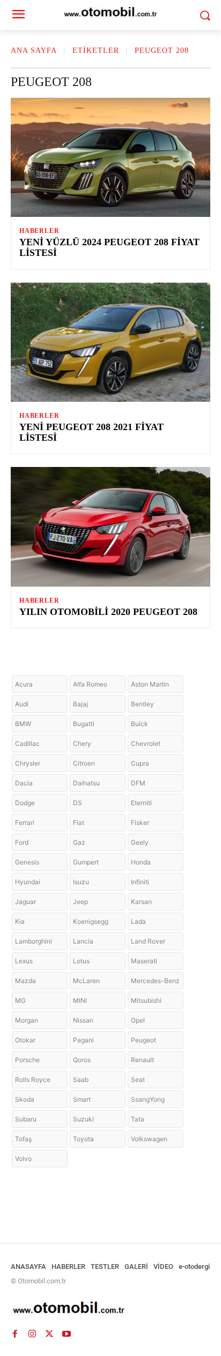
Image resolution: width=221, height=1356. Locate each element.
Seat (138, 1080)
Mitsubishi (146, 1000)
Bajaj (80, 704)
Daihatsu (86, 783)
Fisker (140, 823)
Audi (21, 704)
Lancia (83, 941)
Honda (141, 862)
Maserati (144, 961)
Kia (20, 921)
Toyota (83, 1139)
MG (20, 1000)
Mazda (25, 981)
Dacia (24, 783)
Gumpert (86, 862)
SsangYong (148, 1099)
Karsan (141, 902)
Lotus (81, 961)
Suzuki (83, 1119)
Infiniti (140, 882)
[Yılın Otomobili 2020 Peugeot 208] (110, 526)
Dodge (25, 803)
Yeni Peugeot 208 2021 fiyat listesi (91, 432)
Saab (81, 1080)
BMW (23, 724)
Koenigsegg (90, 921)
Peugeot (143, 1040)
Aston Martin (150, 684)
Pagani (83, 1040)
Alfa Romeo (90, 684)
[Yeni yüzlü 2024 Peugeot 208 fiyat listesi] (110, 157)
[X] (49, 1333)
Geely (140, 842)
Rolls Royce (32, 1080)
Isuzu (81, 882)
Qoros (82, 1060)
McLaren (86, 981)
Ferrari (24, 823)
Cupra (140, 763)
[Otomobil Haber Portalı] (110, 1308)
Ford (21, 842)
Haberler (39, 231)
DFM (138, 783)
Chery (82, 743)
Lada (138, 921)
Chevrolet (145, 743)
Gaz (79, 842)
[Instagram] (32, 1333)
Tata (137, 1119)
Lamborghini (33, 941)
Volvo (23, 1159)
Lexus (24, 961)
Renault (142, 1060)
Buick (139, 724)
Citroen (84, 763)
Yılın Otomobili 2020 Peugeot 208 (108, 611)
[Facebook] (15, 1333)
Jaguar (25, 902)
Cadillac (27, 743)
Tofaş (23, 1139)
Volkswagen (149, 1139)
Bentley (142, 704)
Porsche (27, 1060)
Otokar (25, 1040)
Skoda (24, 1099)
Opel (138, 1020)
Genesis (27, 862)
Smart (82, 1099)
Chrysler (27, 763)
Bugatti (83, 724)
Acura (24, 684)
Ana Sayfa (34, 50)
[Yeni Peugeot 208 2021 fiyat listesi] (110, 342)
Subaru (25, 1119)
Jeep (80, 902)
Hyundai (27, 882)
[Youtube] (66, 1333)
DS (77, 803)
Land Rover (148, 941)
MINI (80, 1000)
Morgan (26, 1020)
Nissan (83, 1020)
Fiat (78, 823)
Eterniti (141, 803)
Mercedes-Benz (155, 981)
